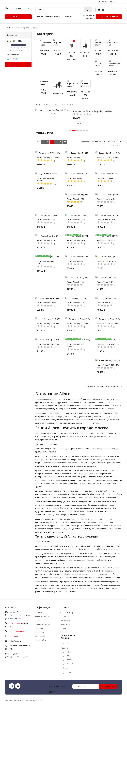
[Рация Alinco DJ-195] (78, 173)
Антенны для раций (85, 95)
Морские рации (99, 73)
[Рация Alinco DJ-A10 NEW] (48, 339)
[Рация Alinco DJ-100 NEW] (108, 360)
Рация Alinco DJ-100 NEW (108, 365)
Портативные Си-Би (85, 54)
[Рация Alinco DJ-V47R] (48, 236)
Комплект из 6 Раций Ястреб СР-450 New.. (93, 111)
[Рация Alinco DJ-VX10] (108, 215)
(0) (90, 114)
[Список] (60, 142)
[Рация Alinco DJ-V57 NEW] (48, 153)
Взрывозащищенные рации (72, 93)
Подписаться (108, 686)
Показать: (111, 142)
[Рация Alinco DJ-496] (78, 194)
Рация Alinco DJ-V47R (46, 240)
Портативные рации (20, 28)
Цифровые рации (58, 52)
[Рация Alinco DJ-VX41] (48, 215)
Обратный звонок (110, 17)
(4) (114, 182)
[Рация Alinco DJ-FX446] (48, 298)
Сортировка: (86, 142)
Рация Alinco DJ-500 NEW (108, 157)
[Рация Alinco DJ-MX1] (78, 277)
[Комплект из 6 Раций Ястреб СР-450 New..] (53, 111)
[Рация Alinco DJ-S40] (78, 256)
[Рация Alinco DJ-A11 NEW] (108, 319)
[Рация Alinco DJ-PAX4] (108, 256)
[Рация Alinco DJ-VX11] (78, 215)
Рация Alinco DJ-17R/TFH (108, 344)
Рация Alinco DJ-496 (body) (75, 345)
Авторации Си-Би (113, 52)
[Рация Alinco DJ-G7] (108, 277)
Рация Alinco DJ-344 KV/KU (45, 179)
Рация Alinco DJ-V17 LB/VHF (45, 262)
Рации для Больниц (71, 56)
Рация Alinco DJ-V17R (76, 240)
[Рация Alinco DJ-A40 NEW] (78, 319)
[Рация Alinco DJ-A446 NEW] (48, 319)
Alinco (35, 28)
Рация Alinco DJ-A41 (105, 178)
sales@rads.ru (15, 641)
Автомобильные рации (99, 52)
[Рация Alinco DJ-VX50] (108, 194)
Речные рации (44, 91)
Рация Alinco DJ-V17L (106, 240)
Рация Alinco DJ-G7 (105, 282)
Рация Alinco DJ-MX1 (76, 282)
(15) (54, 184)
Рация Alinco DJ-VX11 (76, 219)
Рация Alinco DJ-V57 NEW (48, 157)
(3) (84, 182)
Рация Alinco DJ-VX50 (106, 199)
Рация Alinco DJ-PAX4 (106, 261)
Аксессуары (58, 94)
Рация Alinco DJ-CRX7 (76, 302)
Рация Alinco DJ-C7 (105, 302)
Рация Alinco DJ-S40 (75, 261)
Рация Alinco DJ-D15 (75, 157)
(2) (114, 161)
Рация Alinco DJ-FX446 (46, 302)
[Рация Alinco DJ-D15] (78, 153)
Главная (38, 612)
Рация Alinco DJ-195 (75, 178)
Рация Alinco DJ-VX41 (46, 219)
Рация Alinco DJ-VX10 (106, 219)
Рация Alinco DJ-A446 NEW (48, 323)
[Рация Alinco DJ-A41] (108, 173)
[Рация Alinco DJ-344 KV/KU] (48, 173)
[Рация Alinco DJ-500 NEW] (108, 153)
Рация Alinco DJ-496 (75, 199)
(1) (54, 161)
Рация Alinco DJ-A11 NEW (108, 323)
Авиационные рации (113, 73)
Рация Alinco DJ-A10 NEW (48, 344)
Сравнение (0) (115, 146)
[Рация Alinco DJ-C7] (108, 298)
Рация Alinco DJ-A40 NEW (78, 323)
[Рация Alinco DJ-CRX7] (78, 298)
